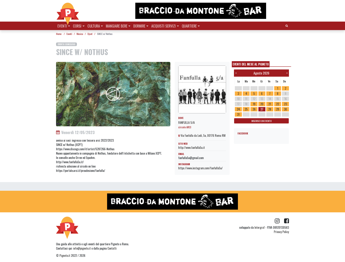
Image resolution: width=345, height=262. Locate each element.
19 (254, 104)
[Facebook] (286, 221)
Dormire (139, 26)
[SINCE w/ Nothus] (113, 94)
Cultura (94, 26)
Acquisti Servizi (163, 26)
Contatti (112, 248)
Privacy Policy (281, 232)
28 (269, 109)
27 (262, 109)
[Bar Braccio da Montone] (211, 11)
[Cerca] (286, 25)
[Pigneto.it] (68, 11)
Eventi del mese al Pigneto (251, 64)
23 (285, 104)
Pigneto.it (64, 255)
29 (277, 109)
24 (238, 109)
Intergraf (259, 227)
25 (246, 109)
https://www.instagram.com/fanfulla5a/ (200, 168)
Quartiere (189, 26)
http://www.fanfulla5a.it (191, 147)
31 (238, 114)
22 (277, 104)
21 (269, 104)
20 (261, 104)
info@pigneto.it (82, 248)
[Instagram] (279, 221)
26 (254, 109)
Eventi (62, 26)
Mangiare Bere (116, 26)
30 (285, 109)
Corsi (77, 26)
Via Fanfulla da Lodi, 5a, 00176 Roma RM (203, 135)
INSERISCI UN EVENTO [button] (261, 121)
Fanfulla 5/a (186, 122)
